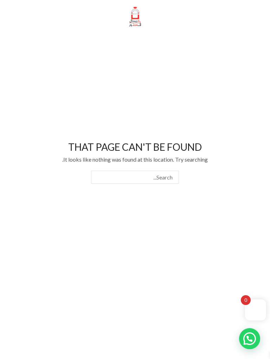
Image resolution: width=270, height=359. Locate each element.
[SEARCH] (97, 177)
